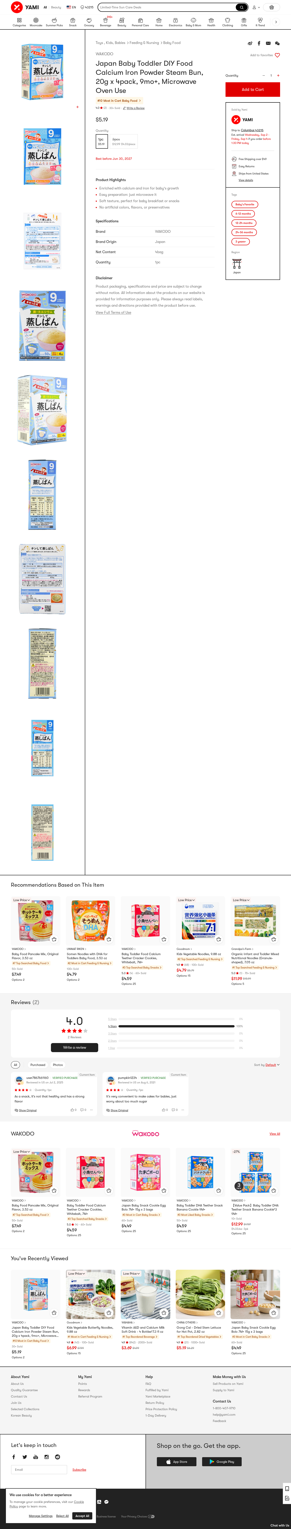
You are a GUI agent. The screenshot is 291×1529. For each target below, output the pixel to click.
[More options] (91, 1110)
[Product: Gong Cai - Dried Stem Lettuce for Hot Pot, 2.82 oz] (200, 1294)
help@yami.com (224, 1414)
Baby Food (172, 43)
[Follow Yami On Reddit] (57, 1457)
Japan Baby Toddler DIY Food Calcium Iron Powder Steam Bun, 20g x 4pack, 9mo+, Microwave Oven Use (35, 1332)
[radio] (102, 141)
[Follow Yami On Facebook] (14, 1457)
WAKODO (104, 54)
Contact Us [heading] (19, 1396)
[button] (87, 7)
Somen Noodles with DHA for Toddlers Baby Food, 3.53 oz (87, 956)
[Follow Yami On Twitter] (25, 1457)
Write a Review (136, 108)
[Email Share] (268, 43)
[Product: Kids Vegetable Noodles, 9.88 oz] (200, 921)
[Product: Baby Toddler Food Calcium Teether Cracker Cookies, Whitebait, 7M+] (145, 921)
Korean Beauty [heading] (21, 1415)
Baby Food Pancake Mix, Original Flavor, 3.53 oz (35, 956)
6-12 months (243, 213)
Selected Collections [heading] (25, 1409)
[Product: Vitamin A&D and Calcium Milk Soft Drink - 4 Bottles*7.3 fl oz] (145, 1294)
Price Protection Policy (161, 1409)
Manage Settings (41, 1516)
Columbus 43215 (252, 130)
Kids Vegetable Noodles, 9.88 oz (199, 954)
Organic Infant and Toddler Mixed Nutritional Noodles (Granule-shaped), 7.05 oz (255, 958)
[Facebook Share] (259, 43)
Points (82, 1384)
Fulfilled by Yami (157, 1390)
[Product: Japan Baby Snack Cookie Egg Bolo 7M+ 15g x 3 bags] (145, 1172)
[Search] (242, 7)
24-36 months (244, 232)
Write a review (74, 1048)
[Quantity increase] (278, 75)
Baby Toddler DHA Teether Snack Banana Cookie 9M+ (200, 1207)
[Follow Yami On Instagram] (46, 1457)
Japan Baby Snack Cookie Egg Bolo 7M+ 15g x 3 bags (144, 1207)
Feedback (219, 1421)
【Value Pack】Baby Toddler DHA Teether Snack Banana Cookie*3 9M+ (254, 1209)
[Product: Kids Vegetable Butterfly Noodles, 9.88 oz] (90, 1294)
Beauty (56, 7)
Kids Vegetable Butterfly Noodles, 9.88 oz (90, 1329)
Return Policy (155, 1403)
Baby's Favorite (245, 204)
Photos (58, 1065)
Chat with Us (280, 1525)
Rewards (84, 1390)
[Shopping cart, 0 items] (271, 7)
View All (275, 1134)
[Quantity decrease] (264, 75)
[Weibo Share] (250, 43)
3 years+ (241, 241)
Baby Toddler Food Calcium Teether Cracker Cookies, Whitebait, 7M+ (141, 958)
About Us (17, 1384)
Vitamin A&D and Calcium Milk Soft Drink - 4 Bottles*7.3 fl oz (143, 1329)
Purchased (37, 1065)
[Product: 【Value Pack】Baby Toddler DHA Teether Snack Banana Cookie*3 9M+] (255, 1172)
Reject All (62, 1516)
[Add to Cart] (54, 939)
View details (246, 180)
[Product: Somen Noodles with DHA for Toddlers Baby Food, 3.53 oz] (90, 921)
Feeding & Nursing (144, 43)
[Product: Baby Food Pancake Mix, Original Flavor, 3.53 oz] (35, 921)
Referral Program (90, 1396)
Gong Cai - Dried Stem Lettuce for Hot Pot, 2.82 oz (199, 1329)
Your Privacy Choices (134, 1516)
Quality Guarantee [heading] (24, 1390)
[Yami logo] (25, 7)
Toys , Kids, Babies (110, 43)
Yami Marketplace (158, 1396)
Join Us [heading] (16, 1403)
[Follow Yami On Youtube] (35, 1457)
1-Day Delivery (156, 1415)
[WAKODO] (145, 1134)
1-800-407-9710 (224, 1408)
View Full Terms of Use (113, 313)
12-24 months (244, 223)
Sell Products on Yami (228, 1384)
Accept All (82, 1516)
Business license (106, 1516)
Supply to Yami (223, 1390)
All (45, 7)
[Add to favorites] (277, 55)
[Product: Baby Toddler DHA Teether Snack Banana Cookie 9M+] (200, 1172)
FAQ (148, 1384)
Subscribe (79, 1469)
